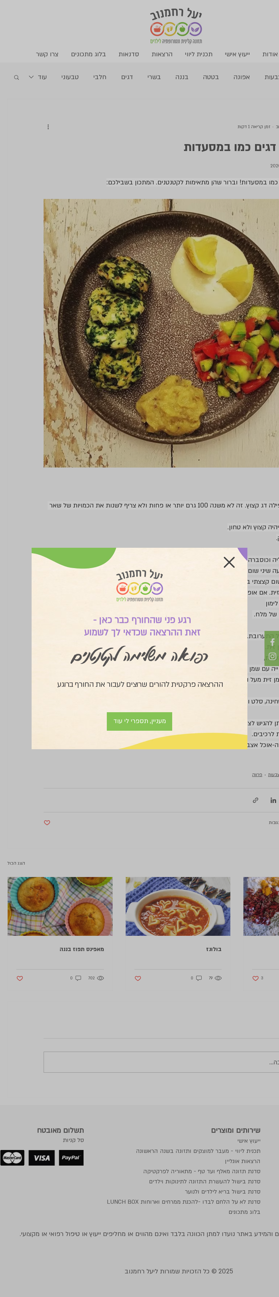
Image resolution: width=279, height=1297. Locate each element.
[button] (229, 562)
